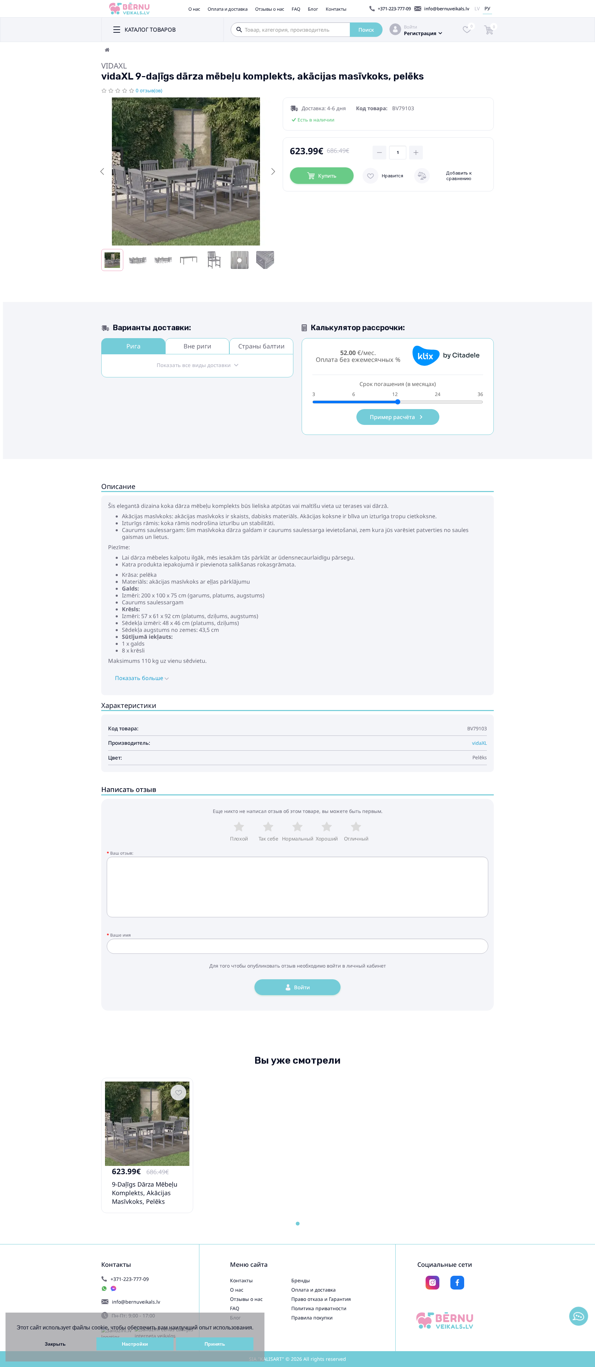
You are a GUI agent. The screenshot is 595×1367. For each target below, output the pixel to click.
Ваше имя (120, 935)
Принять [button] (215, 1344)
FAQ (296, 9)
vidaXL (114, 65)
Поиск (366, 29)
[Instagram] (432, 1283)
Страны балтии (261, 346)
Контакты (336, 9)
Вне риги (197, 346)
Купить (327, 175)
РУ (487, 8)
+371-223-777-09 (394, 9)
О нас (194, 9)
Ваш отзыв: (121, 853)
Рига (133, 346)
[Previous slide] (102, 171)
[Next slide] (272, 171)
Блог (313, 9)
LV (477, 8)
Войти (410, 27)
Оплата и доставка (228, 9)
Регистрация (420, 33)
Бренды (300, 1280)
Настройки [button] (135, 1344)
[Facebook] (457, 1283)
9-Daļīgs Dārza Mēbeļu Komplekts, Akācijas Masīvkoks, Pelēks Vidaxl (144, 1197)
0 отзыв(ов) (149, 90)
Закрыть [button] (55, 1344)
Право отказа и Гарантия (321, 1299)
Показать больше (140, 678)
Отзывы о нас (269, 9)
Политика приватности (318, 1308)
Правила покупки (312, 1317)
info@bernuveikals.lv (446, 9)
